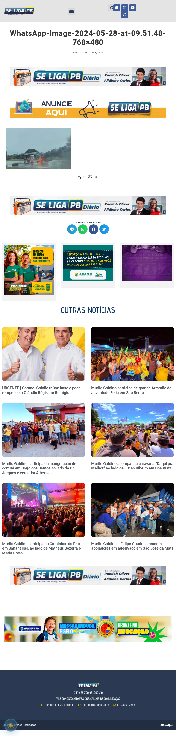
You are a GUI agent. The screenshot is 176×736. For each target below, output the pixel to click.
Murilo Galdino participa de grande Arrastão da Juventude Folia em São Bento (131, 390)
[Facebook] (116, 7)
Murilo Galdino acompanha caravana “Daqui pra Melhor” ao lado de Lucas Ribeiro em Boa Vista (132, 466)
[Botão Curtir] (79, 177)
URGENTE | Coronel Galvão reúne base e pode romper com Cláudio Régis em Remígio (41, 390)
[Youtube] (132, 7)
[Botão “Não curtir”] (90, 177)
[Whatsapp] (124, 14)
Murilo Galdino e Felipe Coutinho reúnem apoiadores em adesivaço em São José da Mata (132, 546)
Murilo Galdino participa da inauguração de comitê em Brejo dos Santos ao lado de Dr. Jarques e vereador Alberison (39, 468)
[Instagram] (124, 7)
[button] (71, 11)
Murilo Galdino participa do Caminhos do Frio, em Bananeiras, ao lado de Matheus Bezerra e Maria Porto (41, 548)
